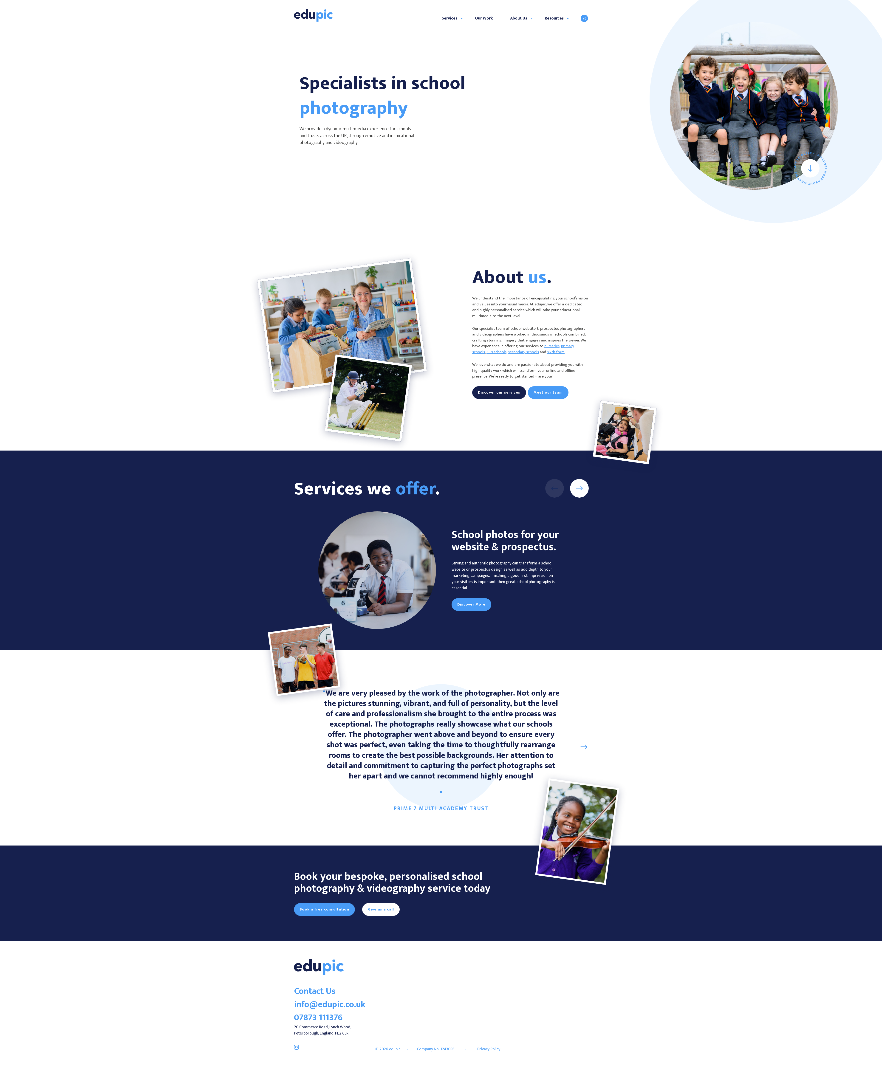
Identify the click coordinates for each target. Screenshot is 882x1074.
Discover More (471, 604)
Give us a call (381, 909)
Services (449, 18)
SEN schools (496, 352)
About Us (518, 18)
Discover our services (499, 392)
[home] (319, 974)
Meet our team (548, 392)
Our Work (484, 18)
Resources (554, 18)
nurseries (552, 346)
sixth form (556, 352)
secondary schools (523, 352)
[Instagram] (584, 18)
